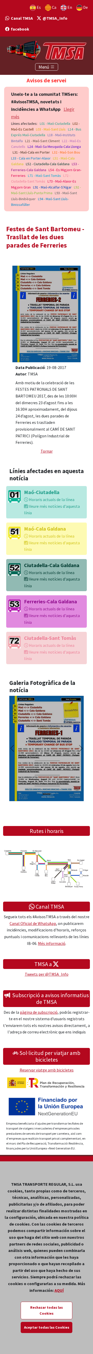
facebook (19, 29)
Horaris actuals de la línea (51, 499)
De (85, 7)
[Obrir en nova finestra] (46, 313)
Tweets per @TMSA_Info (46, 974)
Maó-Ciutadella (41, 492)
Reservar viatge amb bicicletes (47, 1070)
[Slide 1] (46, 794)
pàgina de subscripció (39, 1012)
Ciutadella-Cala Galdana (51, 565)
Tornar (47, 451)
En (69, 7)
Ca (53, 7)
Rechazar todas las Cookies (46, 1310)
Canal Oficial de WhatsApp (33, 923)
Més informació (51, 943)
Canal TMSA (21, 18)
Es (38, 7)
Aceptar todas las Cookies (46, 1327)
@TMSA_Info (54, 18)
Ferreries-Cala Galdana (50, 601)
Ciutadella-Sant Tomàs (50, 638)
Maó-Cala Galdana (45, 528)
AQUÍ (59, 1290)
